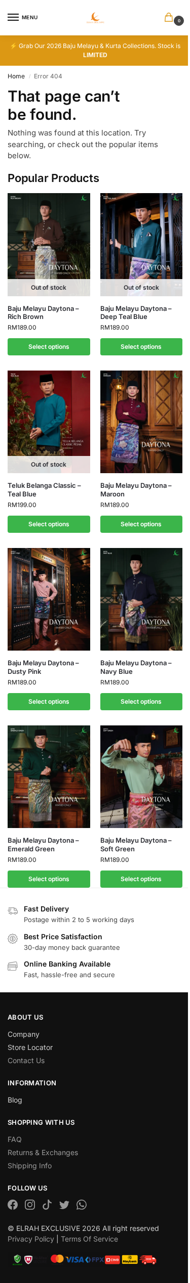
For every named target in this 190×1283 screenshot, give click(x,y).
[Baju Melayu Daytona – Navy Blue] (141, 599)
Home (16, 76)
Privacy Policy (31, 1238)
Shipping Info (30, 1165)
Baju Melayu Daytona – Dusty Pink (43, 667)
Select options (48, 346)
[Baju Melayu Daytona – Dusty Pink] (49, 599)
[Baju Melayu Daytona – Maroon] (141, 422)
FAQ (15, 1139)
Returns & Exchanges (43, 1152)
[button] (170, 18)
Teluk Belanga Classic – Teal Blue (44, 489)
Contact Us (26, 1060)
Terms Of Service (89, 1238)
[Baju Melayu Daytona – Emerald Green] (49, 776)
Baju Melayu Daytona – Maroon (136, 489)
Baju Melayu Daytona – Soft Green (136, 844)
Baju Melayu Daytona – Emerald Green (43, 844)
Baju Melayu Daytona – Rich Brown (43, 312)
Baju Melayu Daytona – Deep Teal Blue (136, 312)
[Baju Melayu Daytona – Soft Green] (141, 776)
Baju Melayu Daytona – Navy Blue (136, 667)
